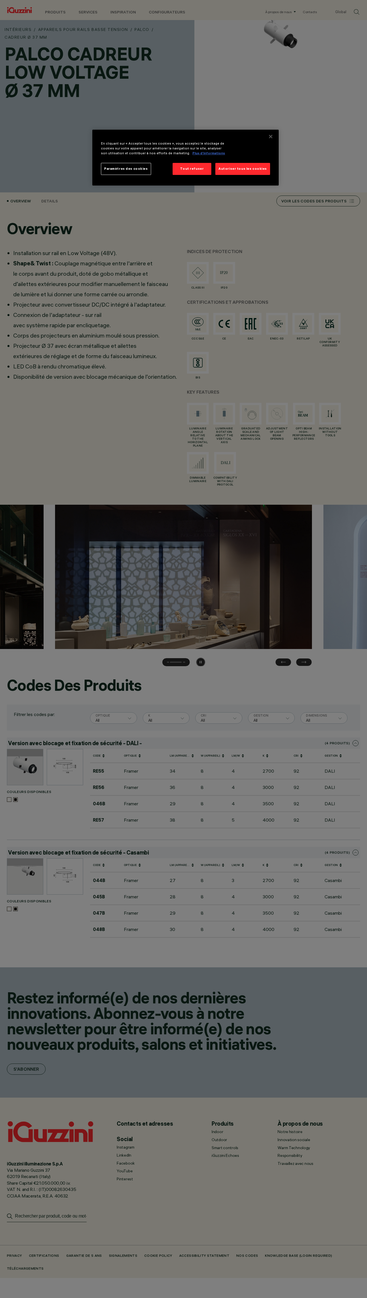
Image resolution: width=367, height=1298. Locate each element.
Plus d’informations (208, 153)
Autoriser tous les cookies (242, 169)
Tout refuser (192, 169)
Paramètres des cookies (126, 169)
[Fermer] (270, 136)
